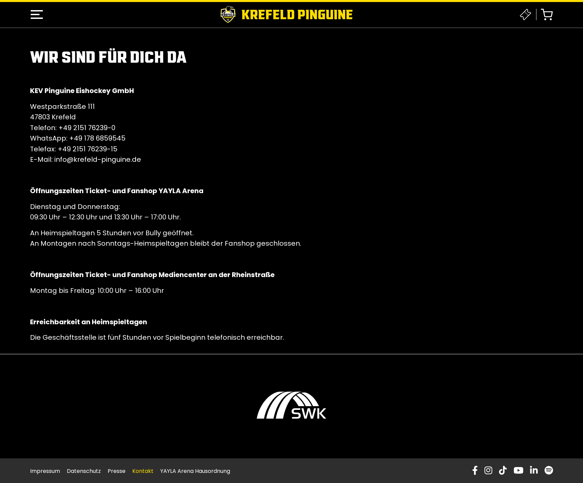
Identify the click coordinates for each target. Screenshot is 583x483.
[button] (37, 14)
